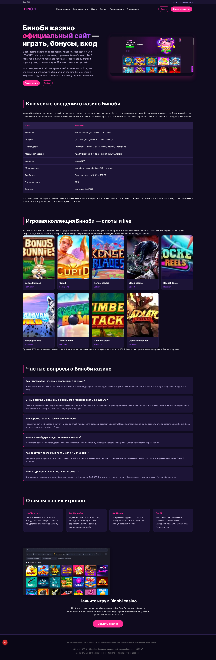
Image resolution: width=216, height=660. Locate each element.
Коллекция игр (80, 9)
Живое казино (63, 9)
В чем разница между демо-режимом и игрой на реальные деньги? (67, 399)
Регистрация (31, 83)
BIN (30, 9)
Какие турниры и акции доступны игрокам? (52, 471)
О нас (94, 9)
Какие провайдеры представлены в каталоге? (53, 437)
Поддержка (133, 9)
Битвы (103, 9)
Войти (174, 2)
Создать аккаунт (186, 2)
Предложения (117, 9)
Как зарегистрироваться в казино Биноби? (52, 418)
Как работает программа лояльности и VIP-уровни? (57, 452)
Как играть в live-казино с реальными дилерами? (55, 381)
